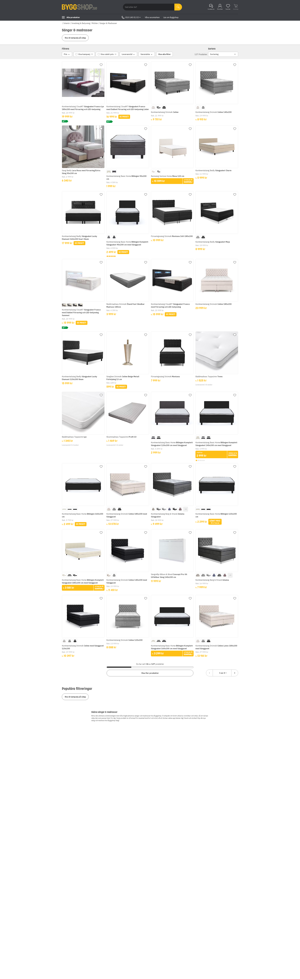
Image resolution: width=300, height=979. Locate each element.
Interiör (67, 23)
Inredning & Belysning (80, 23)
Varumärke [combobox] (145, 54)
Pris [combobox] (65, 54)
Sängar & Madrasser (108, 23)
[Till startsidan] (79, 7)
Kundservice (211, 9)
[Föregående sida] (209, 673)
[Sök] (178, 7)
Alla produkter (73, 17)
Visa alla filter (164, 54)
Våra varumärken (152, 17)
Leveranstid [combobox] (127, 54)
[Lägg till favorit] (101, 65)
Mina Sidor (220, 9)
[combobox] (222, 673)
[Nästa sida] (234, 673)
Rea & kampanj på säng (75, 38)
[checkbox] (84, 54)
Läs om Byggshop (170, 17)
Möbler (95, 23)
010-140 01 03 (132, 17)
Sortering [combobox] (214, 54)
